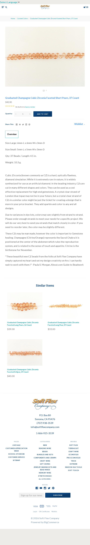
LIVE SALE (16, 445)
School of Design (16, 454)
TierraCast (73, 448)
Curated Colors (22, 18)
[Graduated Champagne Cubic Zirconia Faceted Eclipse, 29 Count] (24, 353)
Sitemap (16, 460)
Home (13, 18)
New (45, 445)
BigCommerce (51, 522)
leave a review (30, 107)
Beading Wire (45, 448)
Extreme (73, 464)
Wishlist (78, 124)
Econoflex (74, 454)
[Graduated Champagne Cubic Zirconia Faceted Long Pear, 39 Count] (65, 306)
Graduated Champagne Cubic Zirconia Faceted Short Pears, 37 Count (54, 18)
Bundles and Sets (45, 454)
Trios (73, 461)
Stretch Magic (45, 476)
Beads (45, 451)
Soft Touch (73, 470)
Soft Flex (73, 445)
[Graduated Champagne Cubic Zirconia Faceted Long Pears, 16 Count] (24, 306)
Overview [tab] (12, 134)
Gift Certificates (44, 511)
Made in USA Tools (73, 467)
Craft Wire (45, 461)
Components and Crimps (45, 458)
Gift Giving (45, 464)
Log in (35, 511)
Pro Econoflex (73, 458)
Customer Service (16, 457)
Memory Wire (45, 473)
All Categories (45, 479)
